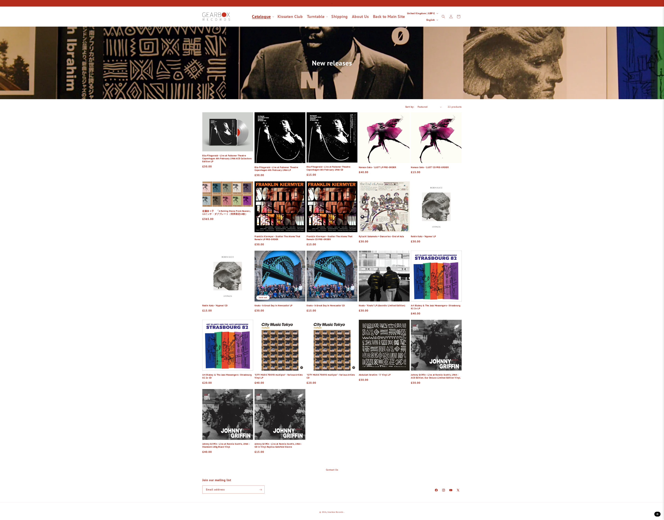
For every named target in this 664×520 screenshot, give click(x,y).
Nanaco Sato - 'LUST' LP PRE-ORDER (377, 167)
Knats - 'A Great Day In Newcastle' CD (326, 305)
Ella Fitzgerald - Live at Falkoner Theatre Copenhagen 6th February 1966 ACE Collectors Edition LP (227, 158)
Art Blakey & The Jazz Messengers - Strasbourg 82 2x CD (227, 376)
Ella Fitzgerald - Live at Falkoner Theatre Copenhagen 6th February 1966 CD (328, 168)
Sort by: (409, 106)
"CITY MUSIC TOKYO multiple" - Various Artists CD (331, 376)
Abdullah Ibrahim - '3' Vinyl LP (375, 375)
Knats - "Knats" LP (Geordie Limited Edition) (382, 305)
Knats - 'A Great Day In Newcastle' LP (273, 305)
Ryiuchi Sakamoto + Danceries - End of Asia (381, 236)
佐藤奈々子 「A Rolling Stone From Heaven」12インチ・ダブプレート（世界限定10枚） (227, 212)
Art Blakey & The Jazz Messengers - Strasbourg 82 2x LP (435, 307)
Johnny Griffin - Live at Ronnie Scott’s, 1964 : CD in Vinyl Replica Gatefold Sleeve (278, 445)
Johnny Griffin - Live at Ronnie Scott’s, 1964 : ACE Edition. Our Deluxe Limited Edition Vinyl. (436, 376)
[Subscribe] (260, 490)
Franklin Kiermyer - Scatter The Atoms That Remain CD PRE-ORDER (329, 238)
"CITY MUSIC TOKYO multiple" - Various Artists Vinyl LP (279, 376)
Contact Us (332, 469)
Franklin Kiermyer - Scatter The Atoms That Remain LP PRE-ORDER (277, 238)
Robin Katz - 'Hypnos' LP (423, 236)
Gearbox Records (335, 512)
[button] (262, 16)
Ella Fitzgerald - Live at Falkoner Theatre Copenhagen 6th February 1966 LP (276, 169)
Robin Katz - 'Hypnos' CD (214, 305)
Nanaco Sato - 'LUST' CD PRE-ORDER (430, 167)
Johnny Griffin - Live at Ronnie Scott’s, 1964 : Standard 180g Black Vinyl (226, 445)
